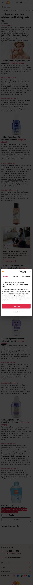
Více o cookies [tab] (26, 276)
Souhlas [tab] (5, 276)
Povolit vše (16, 306)
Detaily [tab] (15, 276)
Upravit (15, 312)
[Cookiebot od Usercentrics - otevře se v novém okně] (19, 272)
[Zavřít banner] (30, 271)
